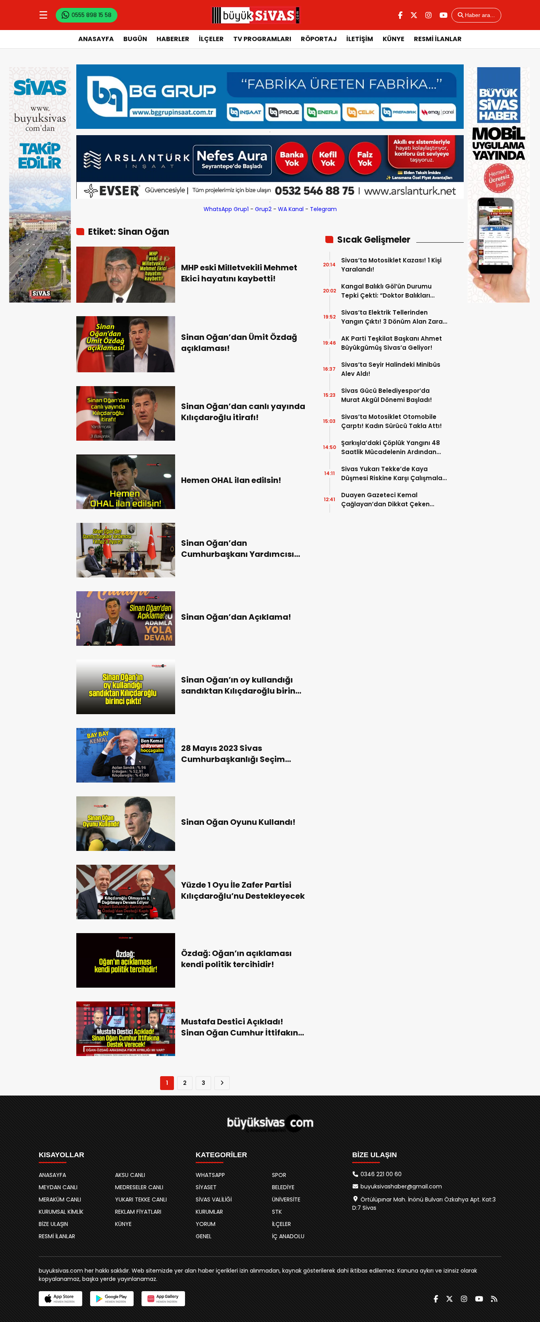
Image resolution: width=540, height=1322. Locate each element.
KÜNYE (393, 38)
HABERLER (173, 38)
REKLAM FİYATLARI (138, 1212)
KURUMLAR (209, 1212)
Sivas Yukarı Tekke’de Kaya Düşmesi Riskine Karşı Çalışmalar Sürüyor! (393, 474)
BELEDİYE (283, 1187)
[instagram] (428, 15)
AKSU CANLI (130, 1175)
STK (277, 1212)
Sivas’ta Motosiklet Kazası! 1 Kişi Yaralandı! (391, 264)
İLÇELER (211, 38)
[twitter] (413, 15)
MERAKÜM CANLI (60, 1199)
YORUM (205, 1224)
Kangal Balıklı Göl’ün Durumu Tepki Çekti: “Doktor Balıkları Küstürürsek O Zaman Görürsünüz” (386, 291)
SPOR (279, 1175)
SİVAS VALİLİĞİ (214, 1199)
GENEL (203, 1236)
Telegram (323, 209)
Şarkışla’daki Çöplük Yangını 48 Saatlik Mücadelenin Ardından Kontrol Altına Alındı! (390, 447)
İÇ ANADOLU (288, 1236)
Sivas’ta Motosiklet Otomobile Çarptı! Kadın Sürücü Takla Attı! (391, 421)
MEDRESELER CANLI (139, 1187)
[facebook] (400, 15)
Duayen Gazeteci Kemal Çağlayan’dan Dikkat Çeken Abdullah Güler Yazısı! (385, 500)
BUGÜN (135, 38)
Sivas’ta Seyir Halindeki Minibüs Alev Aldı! (390, 369)
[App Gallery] (163, 1298)
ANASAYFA (96, 38)
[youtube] (443, 15)
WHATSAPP (210, 1175)
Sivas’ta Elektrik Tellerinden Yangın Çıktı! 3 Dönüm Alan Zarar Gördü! (393, 317)
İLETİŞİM (359, 38)
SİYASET (206, 1187)
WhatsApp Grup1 (226, 209)
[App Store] (60, 1298)
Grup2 (263, 209)
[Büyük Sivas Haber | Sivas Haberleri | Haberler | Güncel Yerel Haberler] (255, 15)
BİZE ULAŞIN (53, 1224)
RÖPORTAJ (319, 38)
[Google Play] (112, 1298)
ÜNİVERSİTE (286, 1199)
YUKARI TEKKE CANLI (141, 1199)
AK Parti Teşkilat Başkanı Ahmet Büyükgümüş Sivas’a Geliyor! (391, 343)
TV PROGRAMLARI (262, 38)
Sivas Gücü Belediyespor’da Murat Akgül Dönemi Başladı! (386, 395)
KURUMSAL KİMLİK (61, 1212)
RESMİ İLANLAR (438, 38)
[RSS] (494, 1299)
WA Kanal (291, 209)
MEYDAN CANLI (58, 1187)
